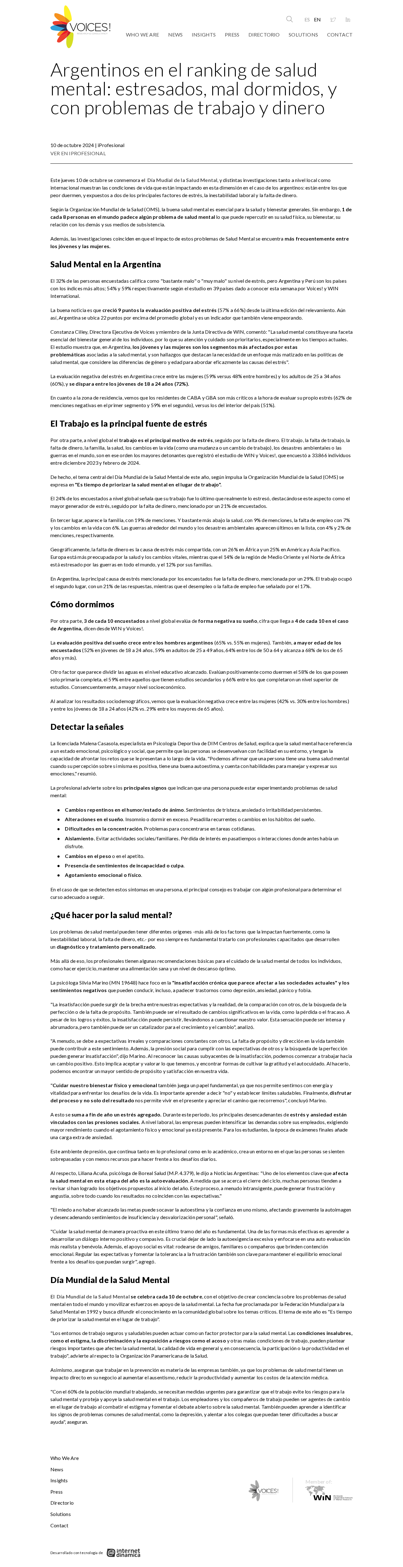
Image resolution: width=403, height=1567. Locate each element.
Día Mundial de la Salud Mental (93, 1296)
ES (307, 19)
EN (317, 19)
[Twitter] (333, 20)
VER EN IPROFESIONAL (78, 153)
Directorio (264, 34)
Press (232, 34)
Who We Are (142, 34)
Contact (340, 34)
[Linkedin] (348, 20)
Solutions (303, 34)
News (175, 34)
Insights (204, 34)
